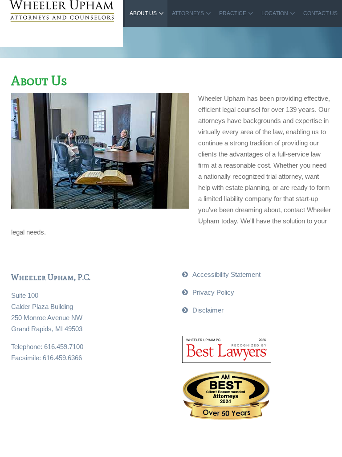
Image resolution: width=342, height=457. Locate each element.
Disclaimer (208, 310)
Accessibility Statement (226, 274)
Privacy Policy (213, 292)
